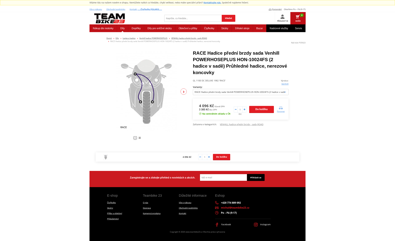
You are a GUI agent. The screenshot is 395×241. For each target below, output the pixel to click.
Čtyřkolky (111, 202)
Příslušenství (113, 218)
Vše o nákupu (95, 9)
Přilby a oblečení (114, 213)
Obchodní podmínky (115, 9)
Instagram (265, 224)
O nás (145, 202)
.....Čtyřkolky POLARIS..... (149, 9)
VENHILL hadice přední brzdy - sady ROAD (189, 38)
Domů (109, 38)
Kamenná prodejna (151, 213)
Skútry (110, 208)
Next (184, 91)
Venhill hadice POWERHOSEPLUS (153, 38)
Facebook (226, 224)
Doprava (147, 208)
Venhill (285, 83)
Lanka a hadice (129, 38)
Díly (117, 38)
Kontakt (133, 9)
